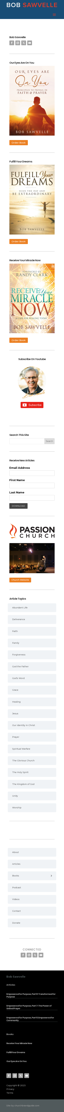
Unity (15, 796)
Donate (16, 923)
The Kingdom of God (23, 784)
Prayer (15, 737)
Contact (16, 911)
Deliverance (18, 619)
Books (15, 875)
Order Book (19, 142)
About (15, 852)
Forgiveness (18, 654)
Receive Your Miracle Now (19, 1043)
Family (15, 643)
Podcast (16, 887)
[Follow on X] (23, 42)
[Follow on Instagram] (17, 42)
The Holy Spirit (20, 772)
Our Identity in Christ (23, 725)
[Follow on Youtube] (29, 42)
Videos (15, 899)
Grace (15, 690)
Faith (15, 631)
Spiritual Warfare (21, 749)
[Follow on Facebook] (11, 42)
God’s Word (18, 678)
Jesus (15, 713)
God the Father (20, 666)
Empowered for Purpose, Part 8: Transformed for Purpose (31, 995)
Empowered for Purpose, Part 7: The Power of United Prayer (28, 1007)
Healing (16, 701)
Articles (16, 864)
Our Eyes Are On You (16, 1061)
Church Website (20, 580)
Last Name (16, 492)
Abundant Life (20, 607)
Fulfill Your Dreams (15, 1052)
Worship (16, 807)
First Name (17, 480)
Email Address (19, 468)
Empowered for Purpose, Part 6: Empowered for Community (30, 1019)
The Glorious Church (23, 760)
